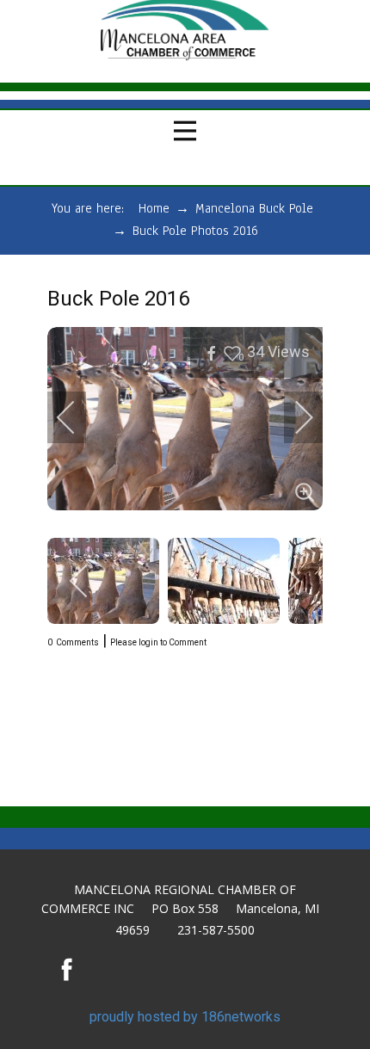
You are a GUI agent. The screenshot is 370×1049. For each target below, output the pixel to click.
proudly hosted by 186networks (185, 1017)
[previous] (77, 417)
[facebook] (67, 969)
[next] (292, 417)
